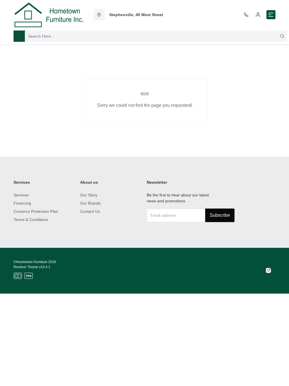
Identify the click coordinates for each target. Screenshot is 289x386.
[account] (258, 15)
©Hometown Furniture (30, 262)
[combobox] (156, 36)
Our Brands (90, 203)
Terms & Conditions (31, 219)
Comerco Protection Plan (36, 211)
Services (21, 195)
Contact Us (90, 211)
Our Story (88, 195)
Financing (22, 203)
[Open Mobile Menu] (270, 14)
